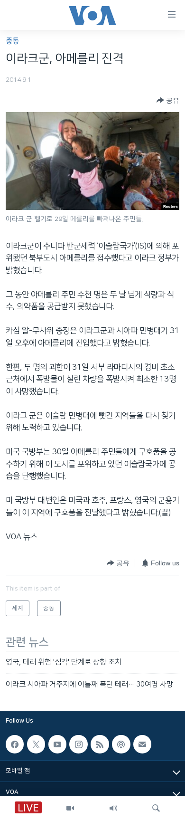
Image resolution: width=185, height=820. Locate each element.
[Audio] (113, 808)
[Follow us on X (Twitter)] (36, 744)
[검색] (156, 808)
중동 (12, 41)
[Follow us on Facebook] (15, 744)
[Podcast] (121, 744)
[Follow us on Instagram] (78, 744)
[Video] (70, 808)
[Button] (168, 100)
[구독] (142, 744)
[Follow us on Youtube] (57, 744)
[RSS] (100, 744)
